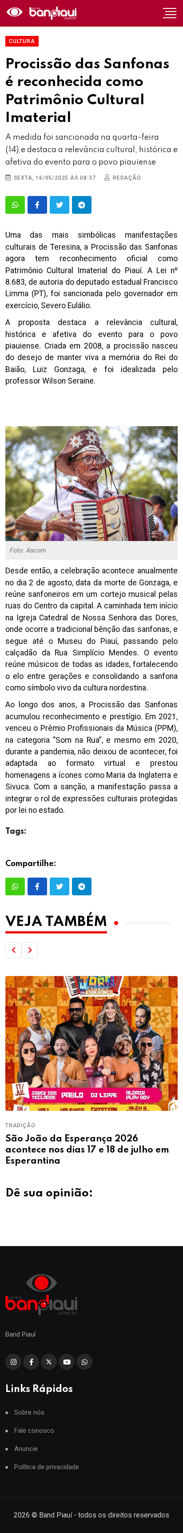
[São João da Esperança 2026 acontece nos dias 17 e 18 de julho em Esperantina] (91, 1043)
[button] (13, 950)
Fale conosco (34, 1430)
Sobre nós (29, 1412)
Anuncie (26, 1449)
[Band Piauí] (43, 13)
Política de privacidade (46, 1467)
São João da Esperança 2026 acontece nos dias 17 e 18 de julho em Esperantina (87, 1150)
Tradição (20, 1125)
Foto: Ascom (28, 550)
